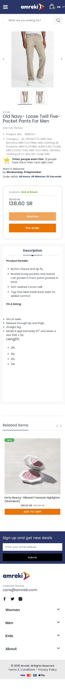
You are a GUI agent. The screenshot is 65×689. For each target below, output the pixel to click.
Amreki (6, 112)
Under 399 (43, 154)
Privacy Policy (47, 670)
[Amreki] (32, 7)
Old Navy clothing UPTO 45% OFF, (33, 152)
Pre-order (32, 228)
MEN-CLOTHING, (39, 150)
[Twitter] (12, 599)
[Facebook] (4, 599)
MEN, (43, 139)
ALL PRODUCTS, (30, 139)
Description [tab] (32, 250)
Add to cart (32, 511)
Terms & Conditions (21, 670)
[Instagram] (20, 599)
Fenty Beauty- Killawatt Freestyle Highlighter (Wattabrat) (32, 499)
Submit (32, 557)
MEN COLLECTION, (17, 150)
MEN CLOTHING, (27, 143)
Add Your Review (13, 128)
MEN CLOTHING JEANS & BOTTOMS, (40, 146)
